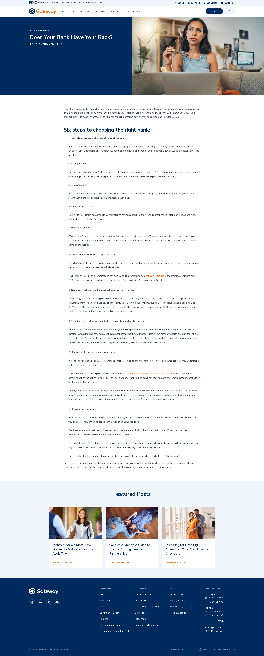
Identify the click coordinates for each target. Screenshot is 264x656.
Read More (60, 562)
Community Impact (109, 612)
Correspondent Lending (111, 625)
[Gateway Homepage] (42, 11)
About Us (104, 594)
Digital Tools (141, 612)
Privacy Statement (179, 600)
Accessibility (176, 606)
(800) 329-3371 (214, 611)
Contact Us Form (143, 594)
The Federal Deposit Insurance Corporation (149, 373)
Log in (214, 11)
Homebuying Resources (147, 625)
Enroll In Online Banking (146, 606)
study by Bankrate (156, 276)
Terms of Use (176, 594)
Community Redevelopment (114, 631)
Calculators (140, 619)
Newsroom (105, 600)
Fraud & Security (178, 612)
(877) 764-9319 (214, 598)
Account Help (141, 600)
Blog (43, 30)
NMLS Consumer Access (224, 649)
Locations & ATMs (214, 621)
